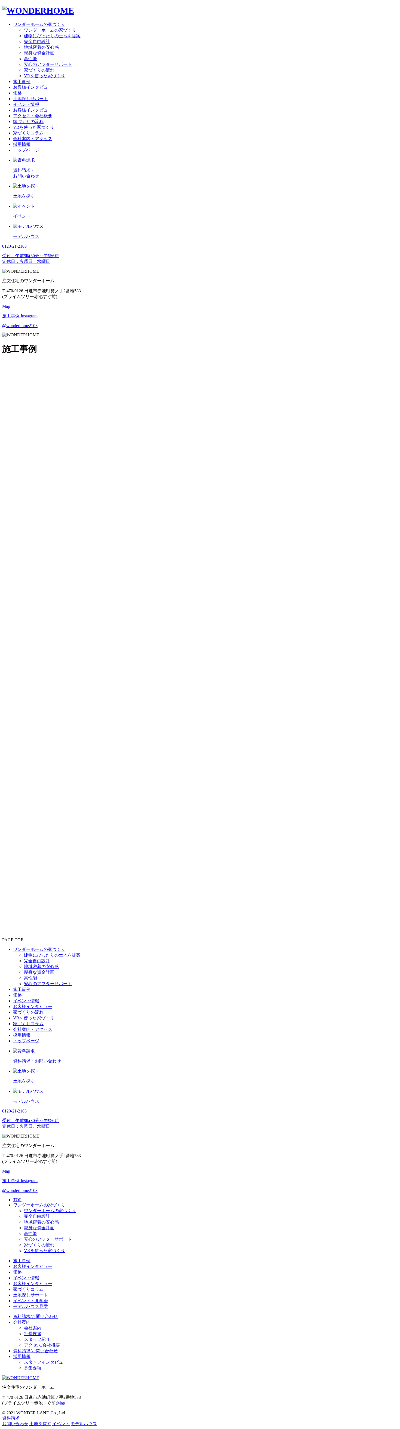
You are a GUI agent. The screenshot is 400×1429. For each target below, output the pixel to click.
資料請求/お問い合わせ (35, 1316)
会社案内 (21, 1322)
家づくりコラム (28, 1289)
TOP (17, 1199)
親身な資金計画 (39, 1227)
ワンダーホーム (28, 391)
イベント (61, 1423)
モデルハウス (84, 1423)
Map (6, 306)
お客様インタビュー (32, 1283)
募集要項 (32, 1368)
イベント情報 (26, 1278)
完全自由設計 (37, 1216)
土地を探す (40, 1423)
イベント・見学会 (30, 1300)
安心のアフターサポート (48, 1239)
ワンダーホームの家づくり (39, 1205)
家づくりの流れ (39, 1245)
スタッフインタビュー (45, 1362)
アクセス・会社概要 (32, 115)
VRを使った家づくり (44, 1250)
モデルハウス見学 (30, 1306)
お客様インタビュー (32, 1266)
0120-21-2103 (14, 861)
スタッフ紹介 (37, 1339)
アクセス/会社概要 (42, 1345)
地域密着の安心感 (41, 1222)
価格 (17, 1272)
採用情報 (21, 1356)
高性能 (30, 1233)
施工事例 (21, 1260)
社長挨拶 (32, 1333)
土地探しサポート (30, 1295)
